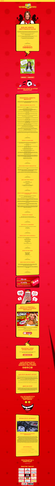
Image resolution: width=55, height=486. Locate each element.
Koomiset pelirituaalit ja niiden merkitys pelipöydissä (26, 449)
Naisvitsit (24, 77)
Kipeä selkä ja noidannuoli (27, 224)
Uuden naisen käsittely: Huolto (27, 262)
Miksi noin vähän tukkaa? (27, 179)
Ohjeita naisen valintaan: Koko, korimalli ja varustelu (27, 193)
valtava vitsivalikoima (22, 378)
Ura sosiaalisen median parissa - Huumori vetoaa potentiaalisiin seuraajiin (26, 451)
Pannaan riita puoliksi (27, 214)
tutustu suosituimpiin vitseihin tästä (27, 381)
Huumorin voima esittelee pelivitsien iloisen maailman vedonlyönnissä (26, 450)
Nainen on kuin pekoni (27, 250)
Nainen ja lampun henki (27, 140)
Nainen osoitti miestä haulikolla (27, 235)
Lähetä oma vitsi (27, 354)
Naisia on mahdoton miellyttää (27, 105)
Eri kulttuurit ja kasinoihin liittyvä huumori (26, 448)
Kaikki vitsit (30, 77)
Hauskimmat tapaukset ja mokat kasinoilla (26, 452)
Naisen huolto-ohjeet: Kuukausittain (27, 165)
